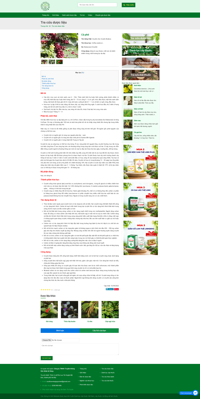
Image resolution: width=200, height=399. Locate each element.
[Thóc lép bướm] (69, 319)
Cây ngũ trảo (110, 321)
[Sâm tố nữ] (128, 101)
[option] (59, 45)
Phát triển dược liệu (86, 385)
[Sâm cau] (128, 124)
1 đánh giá (55, 290)
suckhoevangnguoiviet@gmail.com (58, 381)
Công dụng (45, 88)
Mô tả (44, 76)
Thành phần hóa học (49, 83)
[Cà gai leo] (128, 136)
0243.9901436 (56, 386)
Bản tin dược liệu (85, 377)
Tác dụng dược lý (47, 86)
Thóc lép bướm (69, 321)
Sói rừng (49, 321)
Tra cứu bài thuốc (108, 381)
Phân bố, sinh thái (48, 79)
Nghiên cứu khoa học (87, 381)
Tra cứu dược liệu (47, 6)
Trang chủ (83, 369)
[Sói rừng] (49, 319)
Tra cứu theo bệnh (108, 377)
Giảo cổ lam (138, 109)
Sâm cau (137, 121)
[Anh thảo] (128, 89)
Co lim (89, 321)
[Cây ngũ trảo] (110, 319)
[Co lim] (89, 319)
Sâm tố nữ (138, 97)
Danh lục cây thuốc (108, 373)
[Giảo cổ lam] (128, 112)
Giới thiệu (83, 373)
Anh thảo (137, 85)
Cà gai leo (138, 132)
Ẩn (83, 72)
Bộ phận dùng (46, 81)
